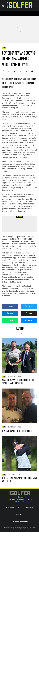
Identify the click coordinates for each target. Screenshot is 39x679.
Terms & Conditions (14, 529)
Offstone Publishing (20, 527)
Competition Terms (25, 529)
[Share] (3, 71)
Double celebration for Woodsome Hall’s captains (24, 225)
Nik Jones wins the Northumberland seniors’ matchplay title (18, 382)
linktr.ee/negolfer (19, 521)
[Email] (20, 71)
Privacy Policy (31, 527)
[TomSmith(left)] (19, 406)
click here (6, 295)
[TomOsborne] (19, 453)
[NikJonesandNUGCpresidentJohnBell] (19, 355)
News (4, 48)
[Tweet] (9, 71)
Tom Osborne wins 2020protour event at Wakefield (19, 480)
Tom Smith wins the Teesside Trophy (17, 431)
